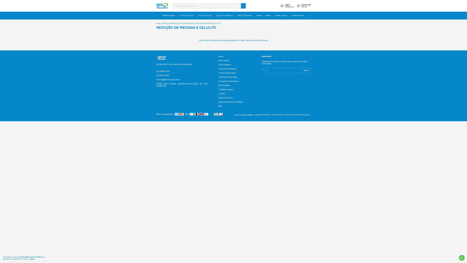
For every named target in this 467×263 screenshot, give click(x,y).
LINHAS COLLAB (281, 16)
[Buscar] (243, 6)
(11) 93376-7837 (163, 75)
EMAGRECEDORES (168, 16)
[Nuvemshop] (243, 115)
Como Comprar (225, 65)
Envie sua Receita (226, 98)
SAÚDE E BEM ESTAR (244, 16)
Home (221, 56)
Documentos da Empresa (229, 81)
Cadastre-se (289, 7)
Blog (220, 106)
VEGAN (258, 16)
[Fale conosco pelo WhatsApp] (462, 258)
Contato (222, 94)
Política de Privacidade (228, 77)
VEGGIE (268, 16)
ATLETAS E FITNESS (186, 16)
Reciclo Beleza (224, 85)
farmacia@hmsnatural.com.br (168, 80)
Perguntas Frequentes (228, 69)
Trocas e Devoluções (227, 73)
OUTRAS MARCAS (297, 16)
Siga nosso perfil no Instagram (231, 102)
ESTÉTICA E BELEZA (205, 16)
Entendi (32, 259)
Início (158, 23)
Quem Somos (224, 60)
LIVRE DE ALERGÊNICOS (224, 16)
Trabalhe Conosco (226, 89)
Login (287, 5)
